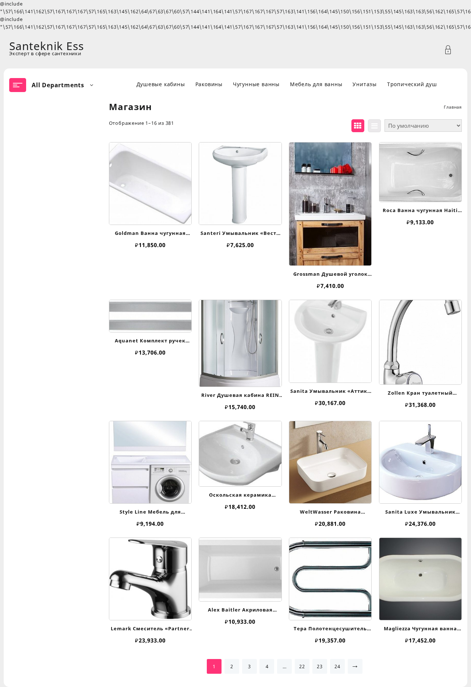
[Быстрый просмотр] (149, 179)
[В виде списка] (374, 125)
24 (337, 666)
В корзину (150, 215)
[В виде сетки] (357, 125)
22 (302, 666)
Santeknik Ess (46, 45)
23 (320, 666)
